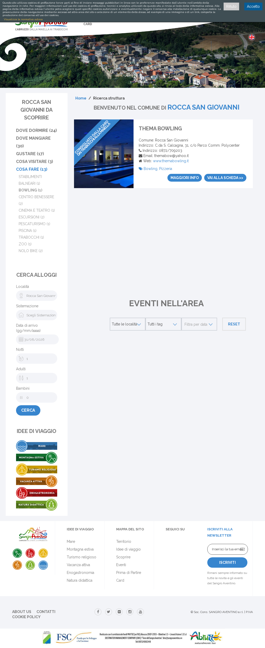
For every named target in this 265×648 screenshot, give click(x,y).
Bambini (23, 388)
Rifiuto (231, 6)
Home (80, 98)
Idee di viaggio (128, 549)
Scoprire (123, 557)
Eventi (121, 565)
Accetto (253, 6)
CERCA (28, 410)
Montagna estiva (80, 549)
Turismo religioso (81, 557)
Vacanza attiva (78, 565)
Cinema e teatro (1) (37, 210)
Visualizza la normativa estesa (23, 19)
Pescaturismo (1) (34, 224)
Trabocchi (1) (31, 237)
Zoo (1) (25, 244)
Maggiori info (185, 178)
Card (120, 580)
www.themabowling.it (171, 161)
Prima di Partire (128, 573)
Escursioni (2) (32, 217)
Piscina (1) (27, 231)
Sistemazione (27, 306)
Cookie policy (26, 617)
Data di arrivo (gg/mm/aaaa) (28, 328)
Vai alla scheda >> (225, 178)
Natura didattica (79, 580)
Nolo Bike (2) (31, 251)
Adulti (21, 369)
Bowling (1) (30, 190)
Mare (71, 541)
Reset (234, 324)
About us (21, 612)
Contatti (45, 612)
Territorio (123, 541)
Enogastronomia (80, 573)
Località (22, 286)
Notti (20, 349)
